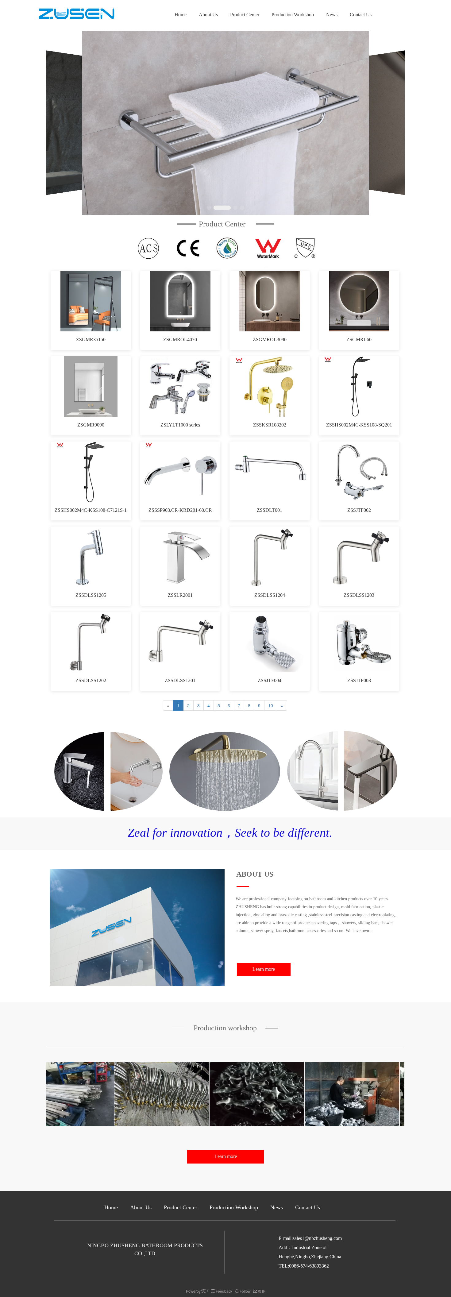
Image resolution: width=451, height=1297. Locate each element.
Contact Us (361, 14)
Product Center (244, 14)
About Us (208, 14)
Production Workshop (293, 14)
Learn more (263, 969)
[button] (209, 208)
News (331, 14)
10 (270, 705)
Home (181, 14)
